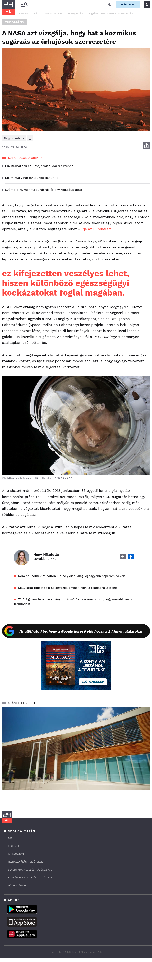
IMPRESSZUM (16, 854)
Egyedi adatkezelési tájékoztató (30, 869)
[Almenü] (24, 4)
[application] (76, 748)
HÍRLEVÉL (14, 846)
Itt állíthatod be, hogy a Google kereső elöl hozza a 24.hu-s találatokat (80, 631)
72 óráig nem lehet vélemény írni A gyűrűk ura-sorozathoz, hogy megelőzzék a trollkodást (73, 602)
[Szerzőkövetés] (30, 138)
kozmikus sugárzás (49, 13)
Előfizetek (128, 4)
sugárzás (77, 13)
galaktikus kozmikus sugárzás (112, 13)
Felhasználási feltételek (25, 861)
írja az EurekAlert (96, 229)
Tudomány (14, 22)
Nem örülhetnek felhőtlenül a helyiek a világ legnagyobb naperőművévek (71, 576)
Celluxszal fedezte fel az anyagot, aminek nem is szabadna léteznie (68, 587)
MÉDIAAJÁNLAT (17, 885)
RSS (10, 838)
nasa (24, 13)
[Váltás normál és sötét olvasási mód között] (109, 4)
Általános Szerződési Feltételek (30, 877)
